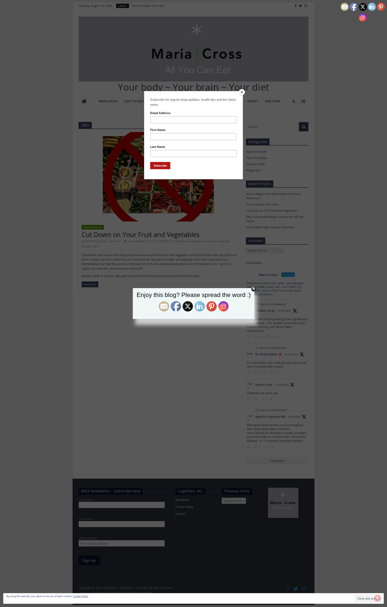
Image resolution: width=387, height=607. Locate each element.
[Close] (242, 92)
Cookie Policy (80, 596)
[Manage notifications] (377, 598)
